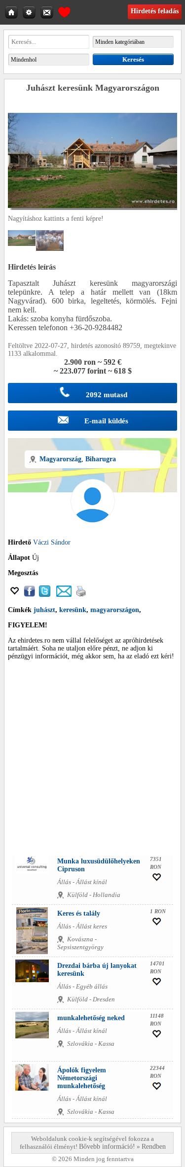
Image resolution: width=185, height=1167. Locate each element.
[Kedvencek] (64, 10)
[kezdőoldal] (12, 11)
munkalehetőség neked (91, 1018)
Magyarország (60, 459)
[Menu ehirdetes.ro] (30, 11)
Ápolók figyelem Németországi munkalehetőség (81, 1078)
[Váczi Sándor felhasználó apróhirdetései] (93, 534)
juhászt (44, 610)
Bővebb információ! (107, 1146)
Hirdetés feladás (155, 11)
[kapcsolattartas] (47, 11)
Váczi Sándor (52, 542)
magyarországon (114, 610)
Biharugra (100, 459)
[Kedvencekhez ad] (15, 594)
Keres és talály (78, 913)
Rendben (154, 1146)
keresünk (72, 610)
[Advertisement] (92, 760)
